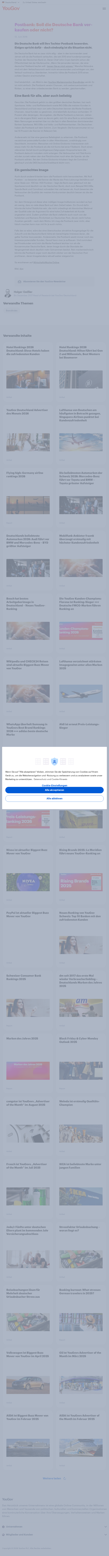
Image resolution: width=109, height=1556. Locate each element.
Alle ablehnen (54, 798)
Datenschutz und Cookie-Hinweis (50, 779)
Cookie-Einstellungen (54, 785)
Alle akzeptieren (54, 790)
